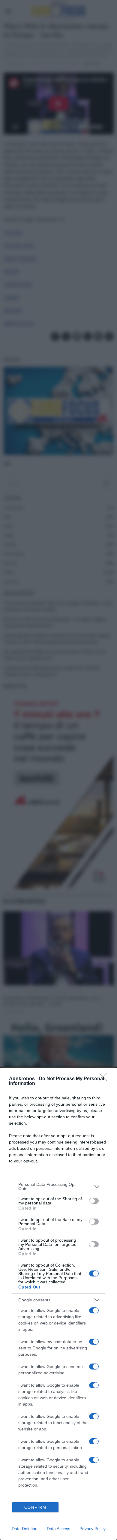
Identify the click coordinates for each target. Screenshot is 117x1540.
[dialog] (58, 1303)
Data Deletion (25, 1528)
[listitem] (58, 1186)
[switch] (94, 1201)
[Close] (105, 1079)
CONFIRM (35, 1507)
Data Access (58, 1528)
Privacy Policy (93, 1528)
